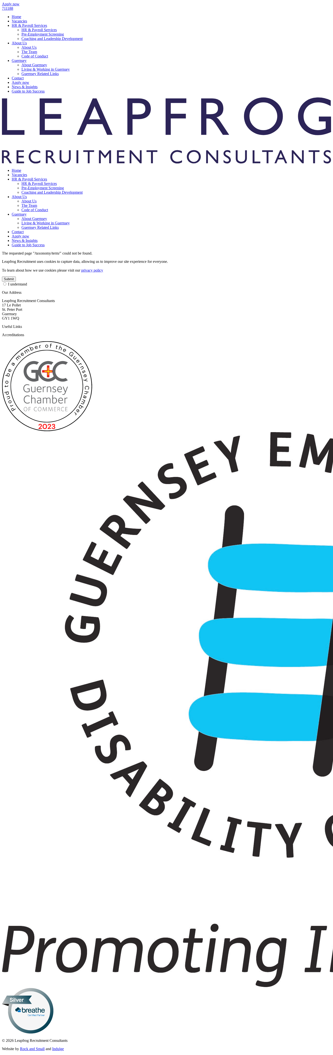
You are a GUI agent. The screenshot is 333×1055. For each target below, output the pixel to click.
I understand (17, 284)
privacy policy (92, 270)
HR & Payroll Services (29, 25)
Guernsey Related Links (40, 74)
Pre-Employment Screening (42, 34)
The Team (29, 52)
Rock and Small (32, 1049)
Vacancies (19, 21)
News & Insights (25, 87)
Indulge (58, 1049)
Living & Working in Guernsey (45, 69)
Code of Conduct (34, 56)
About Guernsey (34, 65)
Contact (18, 78)
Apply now (20, 82)
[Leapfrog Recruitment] (166, 162)
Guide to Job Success (28, 91)
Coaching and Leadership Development (52, 39)
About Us (19, 43)
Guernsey (19, 60)
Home (16, 17)
